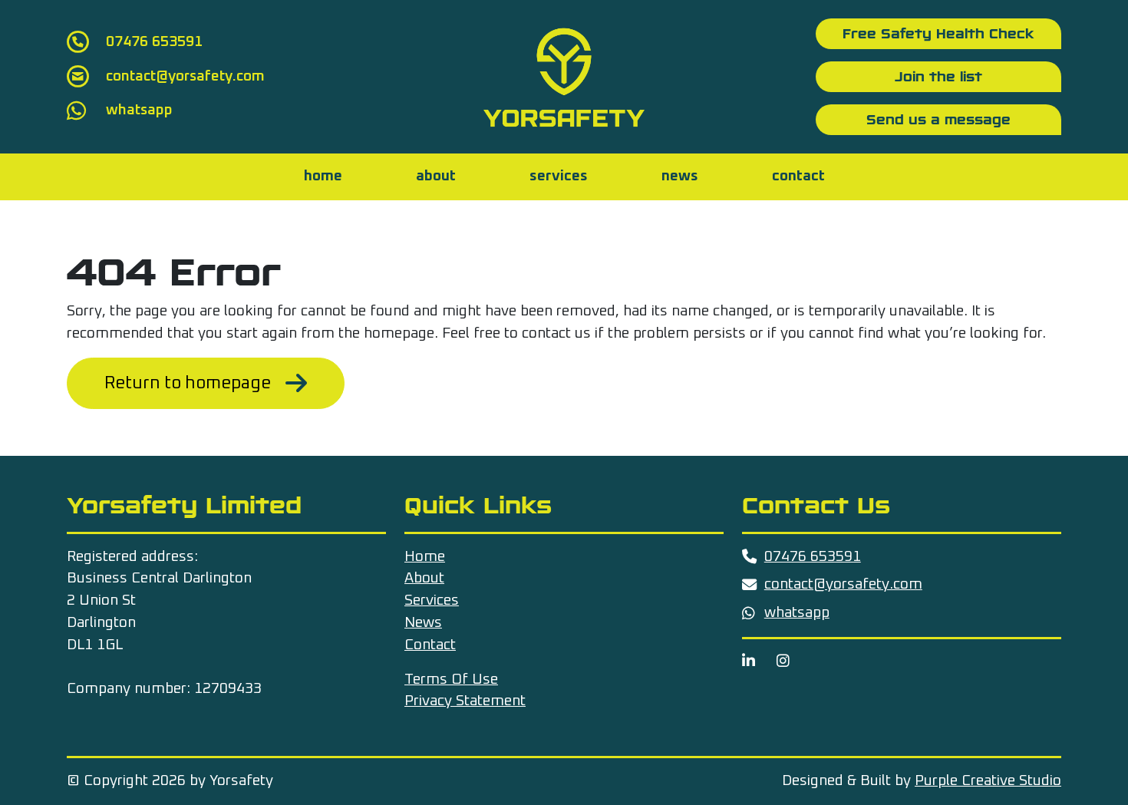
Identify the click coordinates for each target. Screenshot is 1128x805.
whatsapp (797, 612)
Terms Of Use (451, 679)
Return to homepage (187, 383)
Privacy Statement (465, 701)
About (436, 176)
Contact (798, 176)
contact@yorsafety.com (843, 584)
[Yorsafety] (564, 76)
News (679, 176)
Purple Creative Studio (988, 781)
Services (558, 176)
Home (323, 176)
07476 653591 (812, 556)
